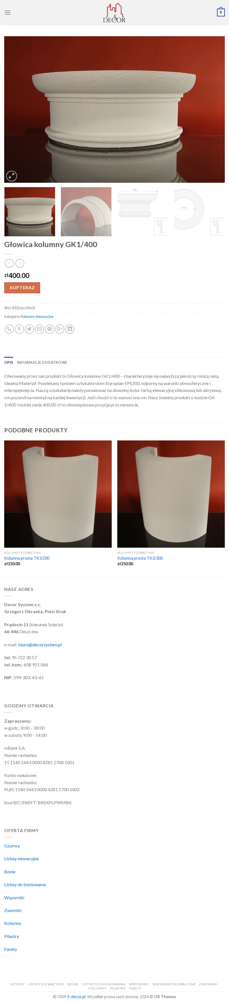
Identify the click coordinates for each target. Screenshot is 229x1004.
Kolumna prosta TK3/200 (26, 558)
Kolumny (12, 923)
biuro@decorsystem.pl (40, 644)
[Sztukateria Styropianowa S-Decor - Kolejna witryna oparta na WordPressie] (114, 12)
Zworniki (13, 910)
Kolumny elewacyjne (37, 316)
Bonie (9, 871)
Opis (8, 362)
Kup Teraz (22, 287)
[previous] (16, 109)
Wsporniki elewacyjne (174, 984)
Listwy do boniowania (25, 884)
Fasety (10, 949)
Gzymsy (12, 845)
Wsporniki (14, 897)
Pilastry (11, 936)
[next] (213, 109)
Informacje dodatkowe (42, 362)
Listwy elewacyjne (21, 858)
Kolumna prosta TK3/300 (140, 558)
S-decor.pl (76, 996)
